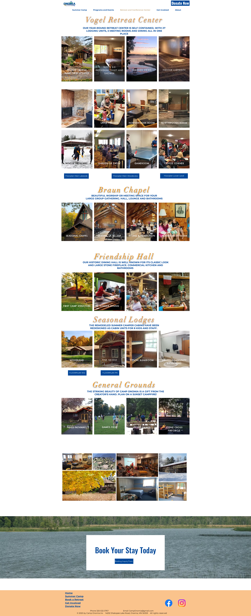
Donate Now (73, 606)
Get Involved (73, 603)
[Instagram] (182, 603)
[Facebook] (169, 603)
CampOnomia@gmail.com (141, 611)
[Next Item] (182, 477)
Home (69, 593)
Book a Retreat (74, 599)
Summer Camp (74, 596)
